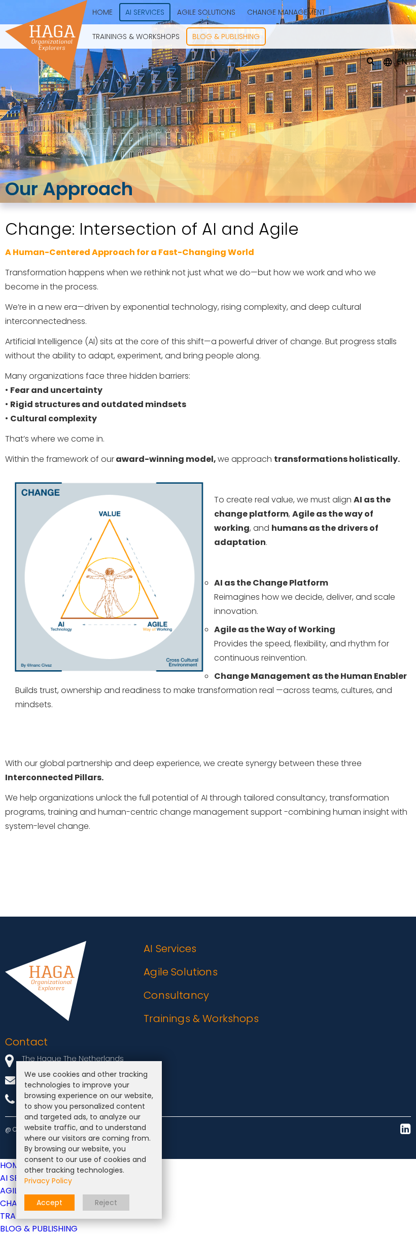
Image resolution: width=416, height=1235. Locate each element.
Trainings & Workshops (201, 1018)
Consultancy (176, 995)
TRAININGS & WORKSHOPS (136, 36)
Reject (106, 1202)
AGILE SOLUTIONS (206, 12)
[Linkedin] (405, 1130)
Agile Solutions (180, 972)
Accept (49, 1202)
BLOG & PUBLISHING (226, 36)
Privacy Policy (48, 1181)
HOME (102, 12)
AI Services (170, 948)
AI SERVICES (144, 12)
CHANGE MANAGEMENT (286, 12)
